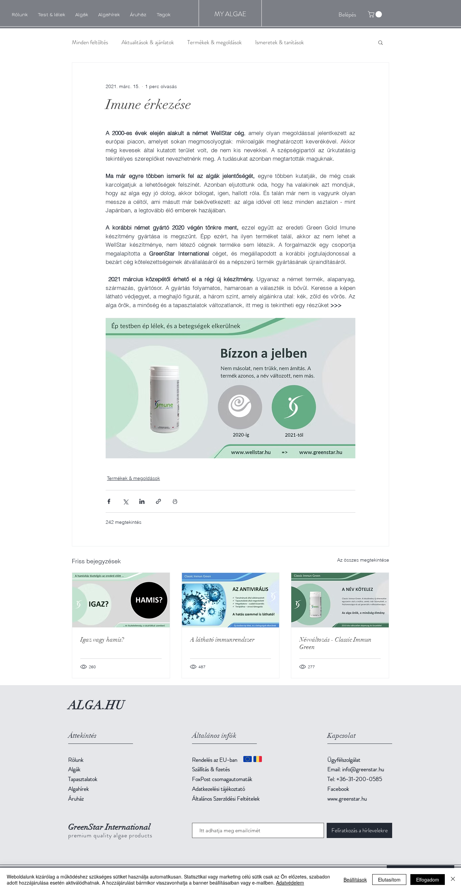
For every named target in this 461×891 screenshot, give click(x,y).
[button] (380, 42)
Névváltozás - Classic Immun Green (335, 643)
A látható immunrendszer (222, 639)
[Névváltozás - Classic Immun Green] (340, 600)
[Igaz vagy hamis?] (121, 600)
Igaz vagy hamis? (102, 639)
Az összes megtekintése (363, 560)
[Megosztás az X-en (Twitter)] (125, 501)
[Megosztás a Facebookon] (109, 501)
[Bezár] (453, 879)
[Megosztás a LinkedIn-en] (142, 501)
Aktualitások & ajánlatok (147, 42)
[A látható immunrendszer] (230, 600)
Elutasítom (389, 879)
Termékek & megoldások (214, 42)
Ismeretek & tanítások (279, 42)
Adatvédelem (290, 882)
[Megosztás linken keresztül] (158, 501)
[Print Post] (175, 501)
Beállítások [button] (355, 879)
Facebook (338, 789)
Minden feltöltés (90, 42)
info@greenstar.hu (363, 769)
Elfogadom (427, 879)
